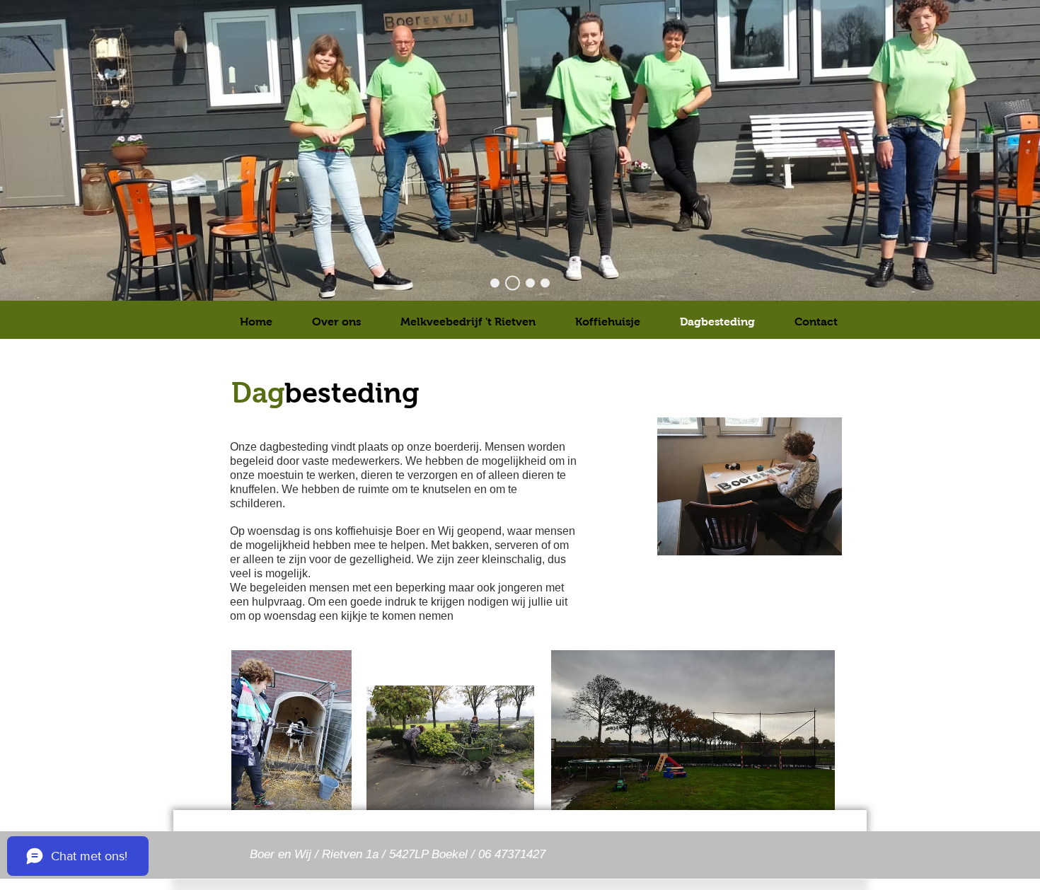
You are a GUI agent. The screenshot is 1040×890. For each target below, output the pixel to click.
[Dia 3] (494, 283)
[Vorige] (80, 150)
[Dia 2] (512, 283)
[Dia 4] (530, 283)
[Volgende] (959, 150)
